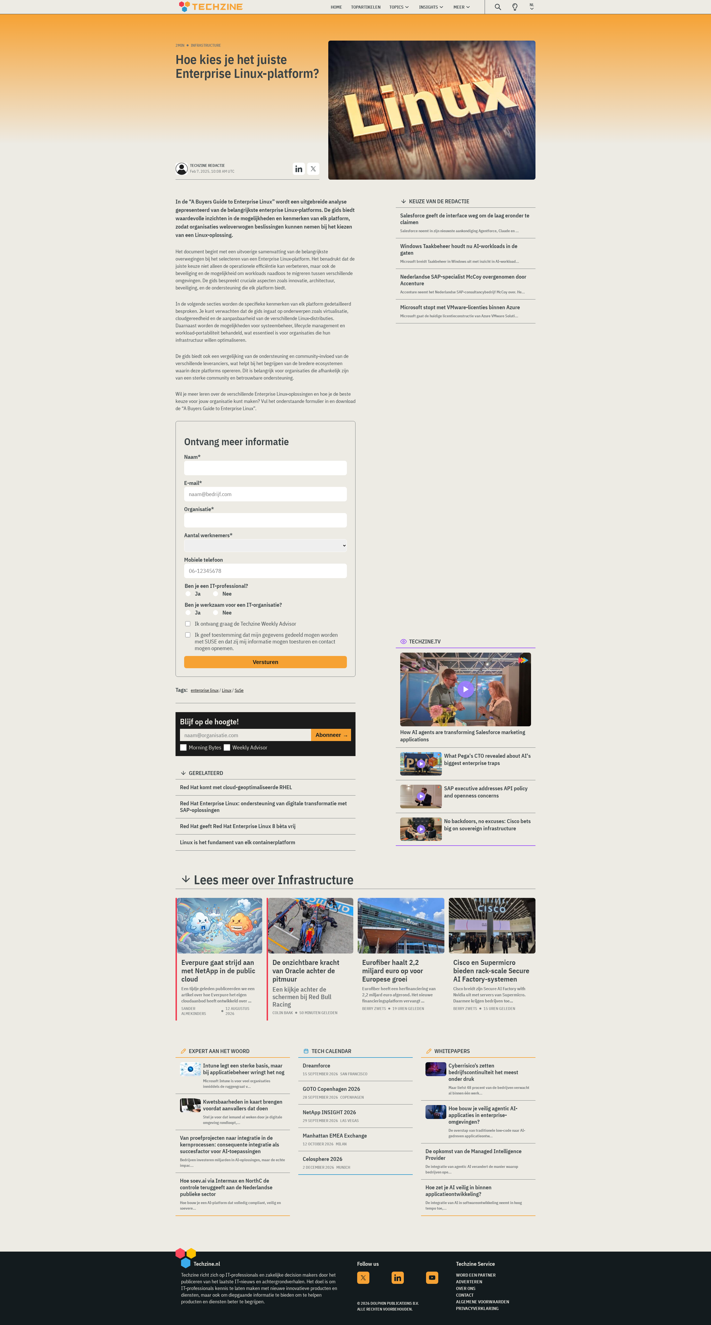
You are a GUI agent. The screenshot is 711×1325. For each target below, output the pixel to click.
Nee (227, 593)
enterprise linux (205, 690)
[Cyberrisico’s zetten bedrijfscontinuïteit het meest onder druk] (435, 1079)
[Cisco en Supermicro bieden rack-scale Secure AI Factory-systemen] (492, 925)
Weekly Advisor (249, 747)
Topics (396, 7)
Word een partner (476, 1275)
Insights (428, 7)
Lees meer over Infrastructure (274, 879)
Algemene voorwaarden (482, 1301)
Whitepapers (452, 1051)
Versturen (265, 662)
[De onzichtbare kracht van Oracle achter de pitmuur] (310, 925)
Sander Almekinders (193, 1011)
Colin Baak (282, 1012)
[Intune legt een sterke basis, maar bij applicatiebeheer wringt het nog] (190, 1075)
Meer (459, 7)
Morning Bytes (205, 747)
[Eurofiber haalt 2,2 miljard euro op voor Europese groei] (401, 925)
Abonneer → (332, 735)
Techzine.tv (425, 641)
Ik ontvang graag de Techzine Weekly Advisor (245, 623)
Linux (226, 690)
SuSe (239, 690)
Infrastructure (206, 45)
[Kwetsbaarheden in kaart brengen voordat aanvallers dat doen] (190, 1111)
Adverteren (469, 1281)
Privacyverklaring (477, 1308)
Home (336, 7)
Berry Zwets (374, 1008)
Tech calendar (331, 1051)
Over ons (465, 1288)
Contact (465, 1295)
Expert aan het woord (219, 1051)
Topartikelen (365, 7)
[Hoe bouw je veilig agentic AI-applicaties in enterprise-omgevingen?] (435, 1122)
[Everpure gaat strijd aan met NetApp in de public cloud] (219, 925)
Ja (198, 593)
